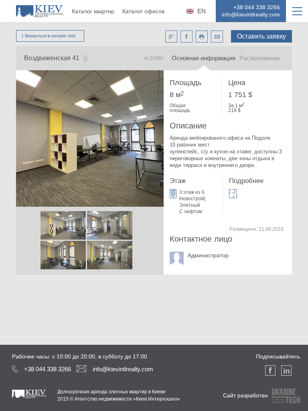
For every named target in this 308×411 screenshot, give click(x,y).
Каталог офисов (143, 11)
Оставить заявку (261, 36)
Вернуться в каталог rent (50, 35)
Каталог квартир (93, 11)
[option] (63, 240)
